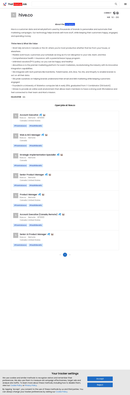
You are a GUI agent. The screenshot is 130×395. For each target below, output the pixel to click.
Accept (100, 378)
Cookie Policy (16, 385)
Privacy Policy (31, 385)
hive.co (23, 117)
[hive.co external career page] (117, 13)
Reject (100, 384)
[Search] (116, 4)
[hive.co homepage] (114, 13)
